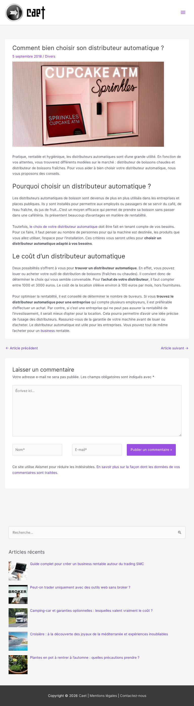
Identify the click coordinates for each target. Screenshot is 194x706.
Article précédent (22, 348)
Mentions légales (103, 696)
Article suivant (174, 348)
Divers (50, 56)
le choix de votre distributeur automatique (64, 227)
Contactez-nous (133, 696)
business (48, 331)
